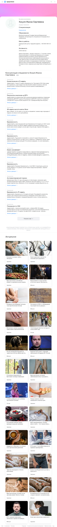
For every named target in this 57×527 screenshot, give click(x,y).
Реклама (13, 525)
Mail (2, 525)
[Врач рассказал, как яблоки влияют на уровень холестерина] (16, 276)
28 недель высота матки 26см (17, 109)
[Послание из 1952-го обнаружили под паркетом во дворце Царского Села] (40, 299)
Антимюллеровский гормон (17, 178)
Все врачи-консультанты (25, 19)
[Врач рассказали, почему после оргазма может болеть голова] (16, 488)
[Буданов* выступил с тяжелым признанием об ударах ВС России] (40, 346)
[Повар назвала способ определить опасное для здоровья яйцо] (40, 394)
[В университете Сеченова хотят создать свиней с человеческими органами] (40, 488)
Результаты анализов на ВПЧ (17, 95)
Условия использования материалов (35, 525)
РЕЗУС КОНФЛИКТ (13, 150)
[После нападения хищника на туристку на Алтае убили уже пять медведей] (16, 346)
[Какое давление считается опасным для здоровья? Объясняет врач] (40, 252)
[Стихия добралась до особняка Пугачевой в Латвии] (16, 394)
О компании (7, 525)
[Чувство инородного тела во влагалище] (16, 465)
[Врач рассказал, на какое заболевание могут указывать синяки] (40, 370)
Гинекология (22, 30)
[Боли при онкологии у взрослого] (40, 512)
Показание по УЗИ (13, 206)
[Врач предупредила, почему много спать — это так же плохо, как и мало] (40, 417)
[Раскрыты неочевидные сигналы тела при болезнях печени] (16, 299)
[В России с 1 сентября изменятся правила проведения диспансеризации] (40, 441)
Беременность (12, 122)
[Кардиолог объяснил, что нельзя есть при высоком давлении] (16, 441)
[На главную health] (10, 2)
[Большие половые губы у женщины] (16, 252)
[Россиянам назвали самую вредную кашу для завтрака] (16, 417)
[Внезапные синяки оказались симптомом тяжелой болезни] (16, 323)
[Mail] (5, 2)
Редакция (24, 525)
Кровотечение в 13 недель (16, 81)
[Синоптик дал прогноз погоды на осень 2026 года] (40, 323)
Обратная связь (47, 525)
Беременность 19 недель (16, 192)
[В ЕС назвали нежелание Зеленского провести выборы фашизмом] (16, 512)
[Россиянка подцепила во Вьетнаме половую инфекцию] (16, 370)
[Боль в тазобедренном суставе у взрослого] (40, 465)
